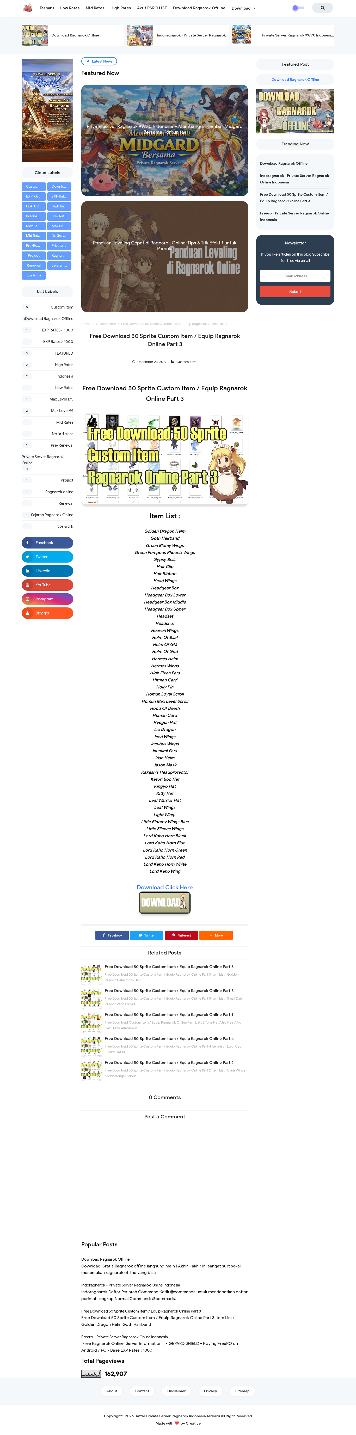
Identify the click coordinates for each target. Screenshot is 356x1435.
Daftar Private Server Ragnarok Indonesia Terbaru (177, 1416)
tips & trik (33, 275)
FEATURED (34, 206)
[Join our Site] (47, 613)
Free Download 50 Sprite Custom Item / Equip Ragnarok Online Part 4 (169, 1038)
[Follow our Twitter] (47, 557)
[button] (216, 935)
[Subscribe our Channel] (47, 585)
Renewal (34, 265)
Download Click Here (165, 887)
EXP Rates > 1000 (61, 196)
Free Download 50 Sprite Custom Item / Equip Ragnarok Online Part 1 (169, 1014)
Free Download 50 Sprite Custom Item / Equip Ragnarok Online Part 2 (169, 1062)
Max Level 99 (61, 226)
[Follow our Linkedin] (47, 571)
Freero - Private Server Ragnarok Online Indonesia (124, 1337)
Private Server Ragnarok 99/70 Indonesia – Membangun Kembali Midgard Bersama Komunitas (165, 129)
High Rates (60, 206)
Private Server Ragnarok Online (61, 245)
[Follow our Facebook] (47, 543)
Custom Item (36, 186)
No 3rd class (61, 235)
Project (34, 255)
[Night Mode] (298, 8)
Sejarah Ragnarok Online (61, 265)
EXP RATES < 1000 (36, 196)
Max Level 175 (36, 226)
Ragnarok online (61, 255)
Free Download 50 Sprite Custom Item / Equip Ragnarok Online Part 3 (169, 966)
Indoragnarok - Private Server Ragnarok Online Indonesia (206, 35)
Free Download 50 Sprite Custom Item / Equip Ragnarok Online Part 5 (169, 990)
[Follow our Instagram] (47, 599)
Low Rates (60, 216)
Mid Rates (34, 235)
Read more (164, 191)
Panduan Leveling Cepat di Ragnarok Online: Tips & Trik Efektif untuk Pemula (164, 245)
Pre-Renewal (36, 245)
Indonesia (34, 216)
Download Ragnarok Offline (75, 35)
